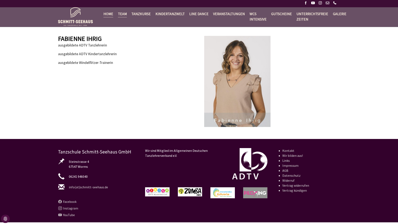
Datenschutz (291, 175)
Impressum (290, 165)
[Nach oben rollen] (388, 214)
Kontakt (288, 151)
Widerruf (288, 180)
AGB (285, 170)
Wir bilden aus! (292, 155)
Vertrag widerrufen (295, 185)
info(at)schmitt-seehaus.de (88, 187)
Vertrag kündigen (294, 190)
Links (286, 160)
